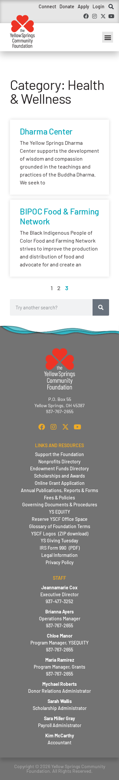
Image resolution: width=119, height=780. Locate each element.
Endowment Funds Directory (59, 468)
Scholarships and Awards (59, 476)
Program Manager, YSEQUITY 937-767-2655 (59, 642)
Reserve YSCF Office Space (60, 519)
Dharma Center (46, 131)
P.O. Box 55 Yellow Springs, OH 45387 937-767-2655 (59, 405)
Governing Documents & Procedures (59, 504)
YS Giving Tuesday (59, 540)
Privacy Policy (60, 562)
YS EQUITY (59, 512)
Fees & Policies (59, 497)
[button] (111, 7)
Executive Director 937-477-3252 (59, 594)
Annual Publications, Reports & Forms (59, 490)
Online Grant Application (60, 483)
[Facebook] (86, 16)
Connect (47, 6)
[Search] (101, 307)
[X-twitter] (103, 16)
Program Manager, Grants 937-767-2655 (59, 667)
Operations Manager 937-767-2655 (59, 618)
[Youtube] (111, 16)
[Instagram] (94, 16)
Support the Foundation (59, 454)
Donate (67, 6)
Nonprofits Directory (59, 461)
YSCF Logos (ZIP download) (59, 533)
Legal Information (59, 555)
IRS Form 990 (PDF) (60, 548)
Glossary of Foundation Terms (59, 526)
